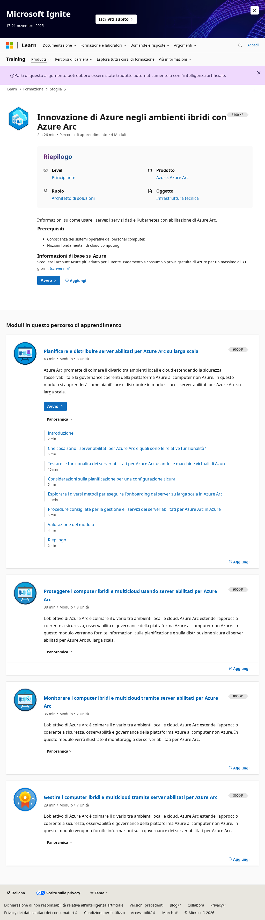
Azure (162, 177)
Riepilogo (57, 540)
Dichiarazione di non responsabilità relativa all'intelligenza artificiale (63, 905)
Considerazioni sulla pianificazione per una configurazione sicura (111, 479)
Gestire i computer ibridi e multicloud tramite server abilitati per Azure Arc (130, 797)
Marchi (168, 912)
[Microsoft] (9, 45)
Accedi (253, 45)
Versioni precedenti (147, 905)
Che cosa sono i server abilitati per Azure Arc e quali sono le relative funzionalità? (127, 448)
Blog (174, 905)
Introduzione (60, 433)
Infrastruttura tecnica (177, 198)
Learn (12, 89)
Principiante (63, 177)
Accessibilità (141, 912)
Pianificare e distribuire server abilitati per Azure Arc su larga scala (121, 351)
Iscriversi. (58, 268)
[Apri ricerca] (240, 45)
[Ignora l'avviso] (255, 10)
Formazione (33, 89)
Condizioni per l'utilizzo (104, 912)
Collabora (196, 905)
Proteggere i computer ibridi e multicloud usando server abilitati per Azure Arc (130, 595)
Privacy (216, 905)
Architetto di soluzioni (73, 198)
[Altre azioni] (254, 89)
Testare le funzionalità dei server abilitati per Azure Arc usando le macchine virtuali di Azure (137, 463)
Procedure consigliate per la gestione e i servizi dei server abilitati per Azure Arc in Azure (134, 509)
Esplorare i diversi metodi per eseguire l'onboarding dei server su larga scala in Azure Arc (135, 494)
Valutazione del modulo (71, 524)
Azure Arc (179, 177)
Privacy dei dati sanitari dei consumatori (39, 912)
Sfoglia (56, 89)
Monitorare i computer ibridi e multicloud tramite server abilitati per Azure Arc (131, 702)
